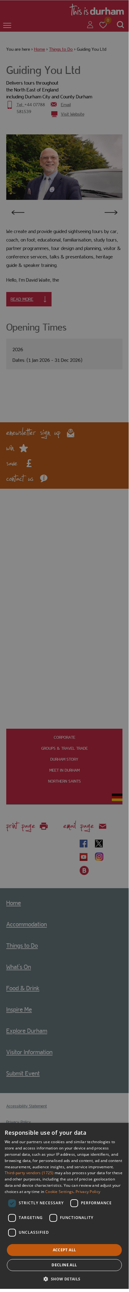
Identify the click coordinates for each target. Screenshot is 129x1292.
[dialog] (64, 1206)
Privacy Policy (88, 1191)
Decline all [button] (64, 1265)
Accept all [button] (64, 1250)
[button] (64, 1278)
